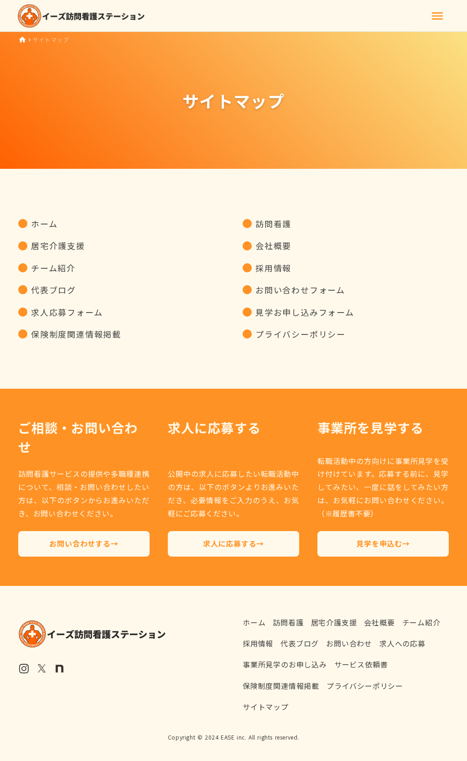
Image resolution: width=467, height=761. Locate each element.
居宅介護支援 (334, 622)
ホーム (254, 622)
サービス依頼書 (361, 664)
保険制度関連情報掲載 (281, 685)
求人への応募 (402, 643)
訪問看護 (288, 622)
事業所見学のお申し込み (285, 664)
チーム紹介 (421, 622)
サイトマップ (266, 706)
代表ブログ (299, 643)
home (22, 40)
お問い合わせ (349, 643)
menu (437, 16)
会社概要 (379, 622)
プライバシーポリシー (365, 685)
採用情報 (258, 643)
